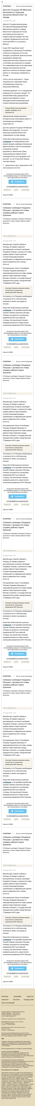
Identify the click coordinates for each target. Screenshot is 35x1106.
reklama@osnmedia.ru (19, 1027)
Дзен (16, 190)
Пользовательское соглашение (10, 1070)
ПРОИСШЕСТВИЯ (29, 999)
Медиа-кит (16, 1051)
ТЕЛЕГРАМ (25, 190)
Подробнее (25, 1067)
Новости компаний (7, 1003)
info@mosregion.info (10, 1016)
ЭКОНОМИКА (17, 996)
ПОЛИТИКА (7, 6)
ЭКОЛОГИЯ (16, 999)
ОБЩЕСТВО (30, 996)
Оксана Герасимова (26, 6)
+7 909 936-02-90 (10, 1024)
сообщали (7, 141)
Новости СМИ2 (8, 195)
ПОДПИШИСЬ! (19, 182)
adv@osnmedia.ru (6, 1028)
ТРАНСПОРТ (5, 999)
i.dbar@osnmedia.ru (10, 1023)
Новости (7, 190)
